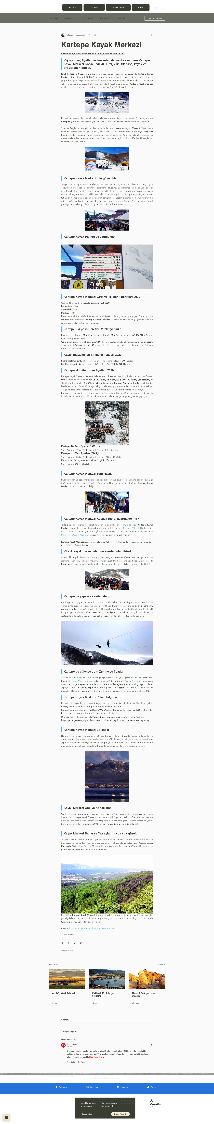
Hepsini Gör (160, 964)
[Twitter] (148, 1087)
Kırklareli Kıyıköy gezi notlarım (103, 994)
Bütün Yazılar (53, 18)
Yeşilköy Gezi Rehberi (63, 993)
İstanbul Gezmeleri (70, 18)
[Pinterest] (118, 1087)
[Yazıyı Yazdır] (86, 943)
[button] (138, 18)
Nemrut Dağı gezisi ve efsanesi (143, 994)
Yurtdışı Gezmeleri (106, 18)
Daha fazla (121, 18)
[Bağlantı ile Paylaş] (80, 943)
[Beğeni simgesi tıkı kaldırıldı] (68, 1061)
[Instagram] (87, 1087)
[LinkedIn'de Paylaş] (74, 943)
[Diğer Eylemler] (151, 35)
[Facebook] (56, 1087)
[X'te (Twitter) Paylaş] (68, 943)
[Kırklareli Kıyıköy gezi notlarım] (107, 979)
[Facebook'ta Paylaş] (62, 943)
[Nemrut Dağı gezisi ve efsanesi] (147, 979)
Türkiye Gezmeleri (87, 18)
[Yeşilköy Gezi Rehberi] (67, 979)
